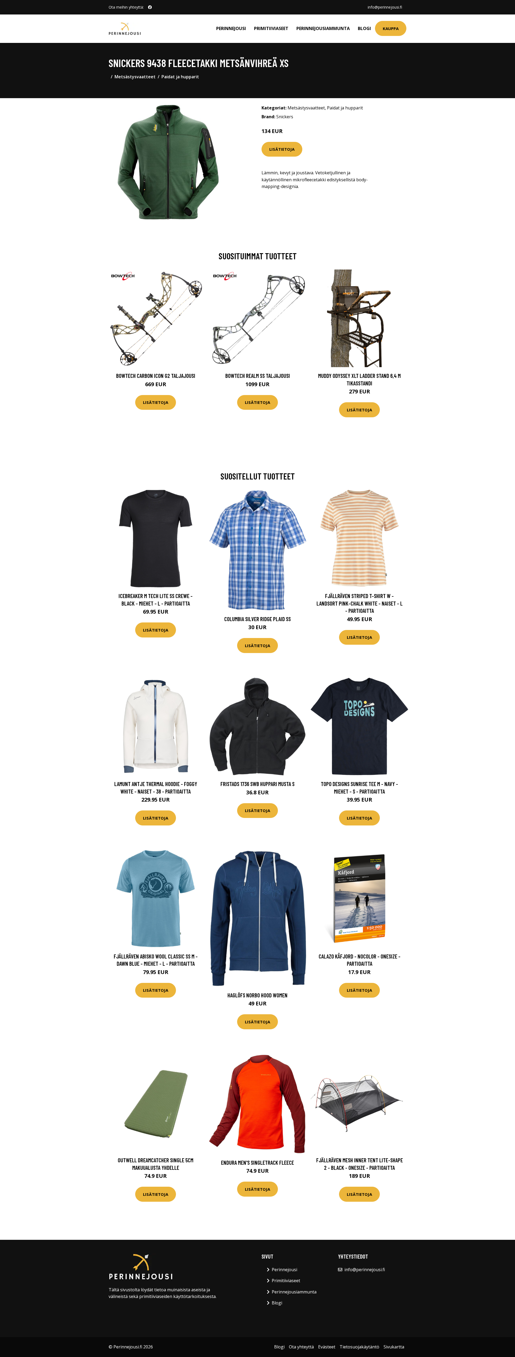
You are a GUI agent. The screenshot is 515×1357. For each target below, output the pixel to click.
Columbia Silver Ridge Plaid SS (257, 618)
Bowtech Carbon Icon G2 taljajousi (155, 375)
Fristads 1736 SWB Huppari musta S (257, 783)
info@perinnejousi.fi (385, 7)
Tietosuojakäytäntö (359, 1347)
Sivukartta (394, 1347)
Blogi (364, 28)
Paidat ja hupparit (180, 77)
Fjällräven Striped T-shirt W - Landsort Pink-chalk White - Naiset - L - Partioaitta (360, 603)
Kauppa (391, 28)
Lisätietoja (282, 149)
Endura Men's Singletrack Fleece (257, 1162)
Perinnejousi (231, 28)
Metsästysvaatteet (135, 77)
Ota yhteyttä (301, 1347)
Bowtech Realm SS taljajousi (257, 375)
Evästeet (326, 1347)
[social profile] (150, 7)
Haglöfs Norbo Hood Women (257, 995)
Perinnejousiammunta (323, 28)
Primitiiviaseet (271, 28)
